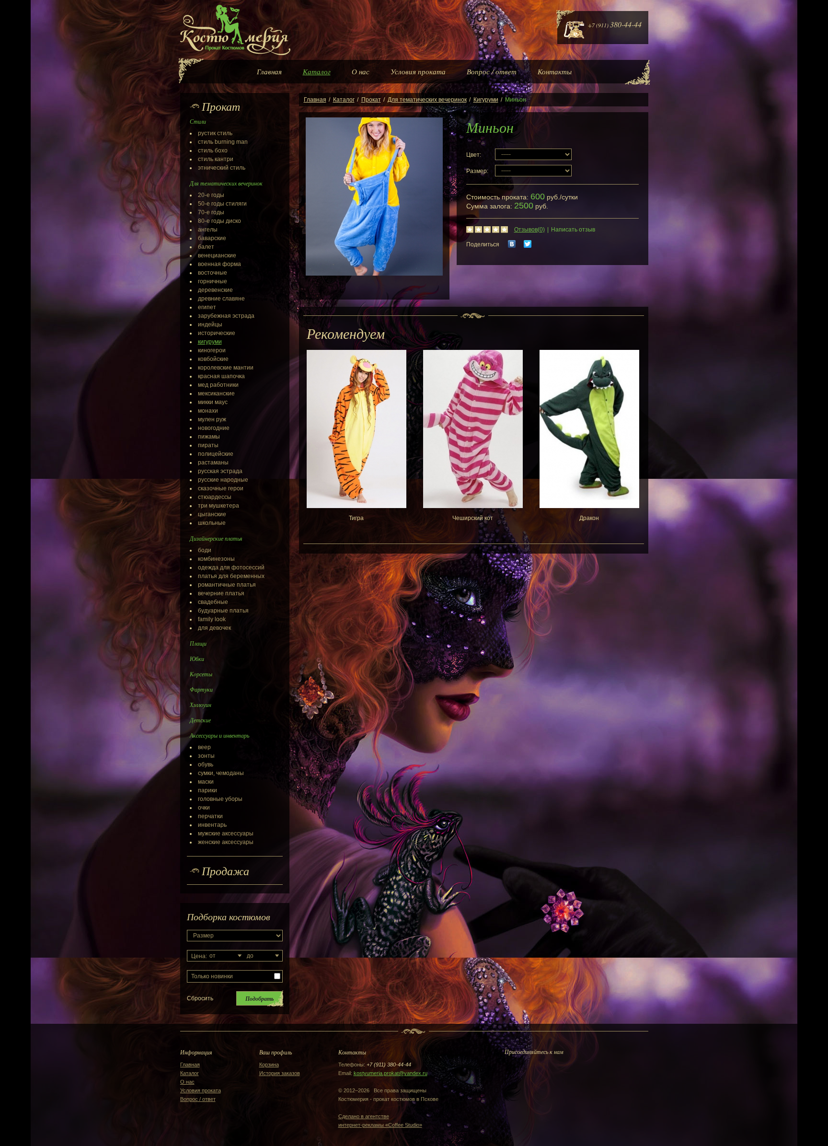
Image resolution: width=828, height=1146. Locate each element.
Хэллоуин (200, 704)
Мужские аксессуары (225, 833)
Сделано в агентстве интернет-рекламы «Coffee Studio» (380, 1120)
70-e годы (211, 212)
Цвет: (473, 154)
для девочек (214, 628)
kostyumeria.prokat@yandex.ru (390, 1073)
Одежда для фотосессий (231, 567)
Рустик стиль (215, 133)
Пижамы (209, 436)
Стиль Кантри (215, 159)
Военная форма (219, 264)
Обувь (205, 764)
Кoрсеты (201, 674)
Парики (207, 790)
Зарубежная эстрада (226, 316)
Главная (269, 71)
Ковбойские (213, 359)
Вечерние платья (221, 593)
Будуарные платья (223, 610)
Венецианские (217, 255)
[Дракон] (589, 429)
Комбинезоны (216, 559)
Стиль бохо (213, 150)
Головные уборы (220, 799)
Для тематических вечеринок (427, 99)
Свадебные (213, 602)
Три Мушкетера (218, 505)
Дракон (589, 518)
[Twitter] (528, 244)
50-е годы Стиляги (222, 203)
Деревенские (215, 290)
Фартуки (201, 689)
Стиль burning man (223, 142)
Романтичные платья (227, 584)
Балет (206, 246)
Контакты (555, 71)
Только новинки (212, 976)
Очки (204, 807)
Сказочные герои (220, 488)
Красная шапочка (221, 376)
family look (212, 619)
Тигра (356, 518)
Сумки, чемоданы (221, 773)
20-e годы (211, 195)
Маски (206, 781)
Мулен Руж (212, 419)
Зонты (206, 755)
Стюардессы (214, 497)
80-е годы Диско (219, 221)
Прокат (371, 99)
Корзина (269, 1064)
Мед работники (218, 385)
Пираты (208, 445)
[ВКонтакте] (512, 244)
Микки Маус (213, 402)
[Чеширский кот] (473, 429)
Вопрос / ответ (492, 71)
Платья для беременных (231, 576)
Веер (204, 747)
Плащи (198, 643)
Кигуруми (210, 341)
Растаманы (213, 462)
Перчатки (210, 816)
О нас (360, 71)
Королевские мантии (225, 367)
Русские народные (223, 479)
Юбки (197, 658)
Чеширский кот (472, 518)
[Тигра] (356, 429)
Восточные (212, 272)
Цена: (199, 956)
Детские (200, 720)
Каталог (317, 71)
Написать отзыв (573, 229)
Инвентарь (212, 825)
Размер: (477, 171)
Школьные (212, 523)
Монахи (208, 410)
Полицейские (215, 454)
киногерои (212, 350)
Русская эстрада (220, 471)
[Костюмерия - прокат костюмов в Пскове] (235, 30)
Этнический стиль (221, 167)
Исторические (216, 333)
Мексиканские (216, 393)
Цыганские (212, 514)
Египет (207, 307)
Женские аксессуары (225, 842)
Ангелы (208, 229)
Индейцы (210, 324)
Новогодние (214, 428)
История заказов (279, 1073)
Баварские (212, 238)
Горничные (212, 281)
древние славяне (221, 298)
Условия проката (418, 71)
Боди (204, 550)
